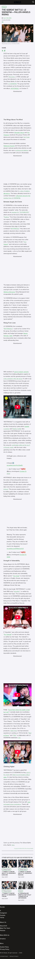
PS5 (14, 735)
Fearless (6, 217)
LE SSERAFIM (12, 84)
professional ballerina (22, 150)
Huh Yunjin (26, 137)
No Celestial (7, 634)
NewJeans (12, 77)
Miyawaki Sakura (19, 132)
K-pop (15, 848)
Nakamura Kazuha (9, 146)
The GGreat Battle (29, 848)
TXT (19, 737)
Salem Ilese (13, 730)
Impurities (16, 591)
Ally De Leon (7, 18)
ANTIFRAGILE (15, 228)
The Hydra (16, 576)
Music (4, 7)
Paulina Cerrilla (16, 429)
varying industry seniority (21, 372)
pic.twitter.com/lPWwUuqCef (15, 548)
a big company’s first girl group (13, 378)
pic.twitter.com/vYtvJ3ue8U (15, 465)
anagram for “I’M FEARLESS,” (20, 212)
